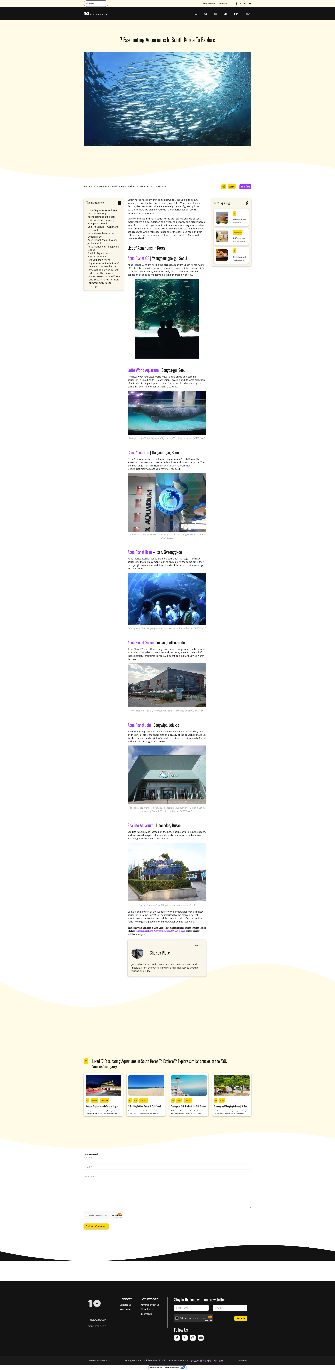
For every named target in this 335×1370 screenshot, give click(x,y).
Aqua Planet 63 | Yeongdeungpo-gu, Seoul (101, 215)
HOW (236, 13)
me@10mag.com (97, 1325)
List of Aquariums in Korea (102, 210)
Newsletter (223, 3)
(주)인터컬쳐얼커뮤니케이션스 (207, 1360)
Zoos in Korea (179, 931)
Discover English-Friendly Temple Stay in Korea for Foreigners (102, 1108)
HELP (248, 13)
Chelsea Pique (160, 952)
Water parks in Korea (162, 931)
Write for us (147, 1309)
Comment (90, 1176)
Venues (231, 186)
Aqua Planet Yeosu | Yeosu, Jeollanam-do (103, 241)
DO (196, 13)
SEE (215, 13)
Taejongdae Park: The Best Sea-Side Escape (188, 1106)
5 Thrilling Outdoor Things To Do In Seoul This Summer (144, 1108)
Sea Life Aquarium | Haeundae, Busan (99, 255)
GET (225, 13)
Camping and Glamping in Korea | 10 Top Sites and (230, 1108)
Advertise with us (209, 3)
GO (205, 13)
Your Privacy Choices (172, 1367)
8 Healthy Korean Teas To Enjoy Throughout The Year (239, 259)
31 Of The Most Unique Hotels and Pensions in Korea (239, 240)
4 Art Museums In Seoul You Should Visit (239, 221)
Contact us (125, 1304)
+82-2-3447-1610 (97, 1320)
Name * (88, 1157)
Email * (88, 1167)
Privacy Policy (242, 1360)
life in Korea (245, 186)
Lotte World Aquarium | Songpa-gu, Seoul (101, 221)
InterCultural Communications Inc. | (171, 1360)
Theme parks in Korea (144, 931)
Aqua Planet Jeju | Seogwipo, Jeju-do (104, 248)
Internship (146, 1313)
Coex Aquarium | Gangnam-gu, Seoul (103, 228)
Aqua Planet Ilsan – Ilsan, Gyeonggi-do (101, 235)
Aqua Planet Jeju (139, 725)
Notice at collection (156, 1367)
